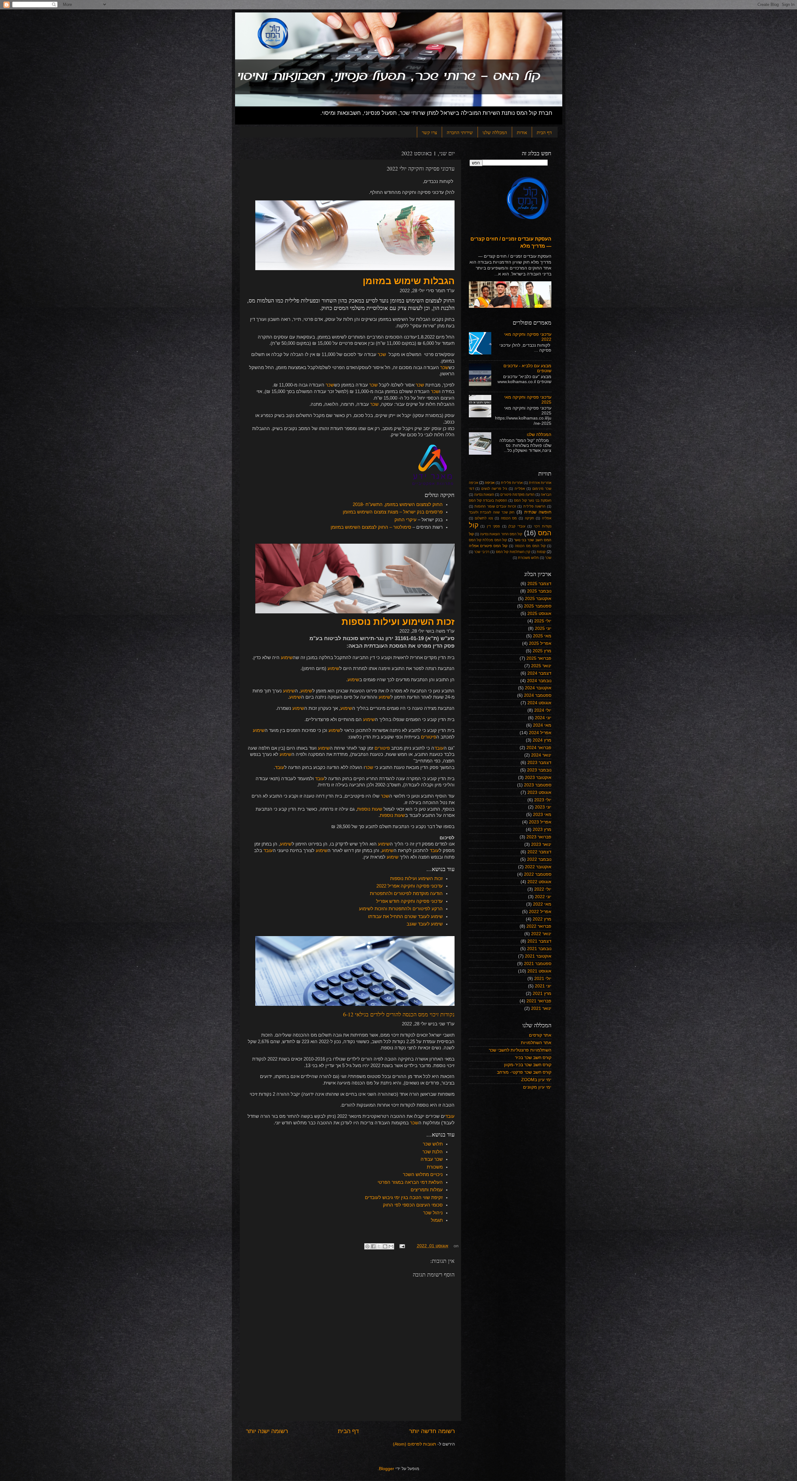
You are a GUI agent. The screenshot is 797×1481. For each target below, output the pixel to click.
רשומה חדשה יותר (432, 1431)
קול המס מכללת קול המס (488, 540)
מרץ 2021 (542, 993)
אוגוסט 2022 (539, 881)
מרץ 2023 (542, 829)
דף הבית (544, 132)
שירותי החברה (460, 132)
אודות (522, 132)
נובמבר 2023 (539, 770)
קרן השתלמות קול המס (513, 552)
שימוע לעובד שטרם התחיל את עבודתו (405, 916)
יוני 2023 (543, 807)
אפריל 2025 (540, 643)
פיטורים (428, 736)
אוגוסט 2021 (539, 971)
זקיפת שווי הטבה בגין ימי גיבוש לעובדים (404, 1197)
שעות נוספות (369, 809)
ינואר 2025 (541, 665)
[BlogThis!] (385, 1246)
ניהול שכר (433, 1212)
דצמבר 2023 (539, 762)
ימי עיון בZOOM (536, 1079)
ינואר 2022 (541, 933)
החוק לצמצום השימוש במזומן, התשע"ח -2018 (398, 504)
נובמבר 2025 (539, 591)
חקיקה (529, 518)
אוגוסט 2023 (539, 792)
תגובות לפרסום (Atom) (414, 1444)
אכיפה (490, 482)
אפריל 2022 (540, 911)
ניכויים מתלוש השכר (423, 1174)
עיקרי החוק (405, 519)
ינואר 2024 (541, 755)
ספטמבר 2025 (537, 606)
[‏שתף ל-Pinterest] (367, 1246)
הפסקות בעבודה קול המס (488, 500)
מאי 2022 (542, 904)
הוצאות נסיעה (484, 494)
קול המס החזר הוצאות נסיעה (501, 534)
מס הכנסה (509, 518)
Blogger (386, 1468)
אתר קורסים (540, 1035)
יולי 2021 (542, 978)
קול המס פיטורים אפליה (488, 546)
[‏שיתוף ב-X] (379, 1246)
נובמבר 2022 (539, 859)
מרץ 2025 (542, 651)
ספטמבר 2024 (537, 695)
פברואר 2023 (538, 837)
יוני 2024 (543, 717)
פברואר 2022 (538, 926)
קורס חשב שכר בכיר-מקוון (527, 1064)
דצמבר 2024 (539, 673)
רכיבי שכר (481, 552)
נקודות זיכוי (542, 526)
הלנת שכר (432, 1151)
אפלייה (520, 488)
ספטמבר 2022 (537, 874)
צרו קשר (429, 132)
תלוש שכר (433, 1143)
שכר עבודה (432, 1159)
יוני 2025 (543, 628)
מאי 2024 (542, 725)
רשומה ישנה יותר (267, 1431)
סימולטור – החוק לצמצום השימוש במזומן (370, 527)
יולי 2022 (542, 889)
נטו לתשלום (484, 518)
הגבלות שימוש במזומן (409, 281)
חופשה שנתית (537, 512)
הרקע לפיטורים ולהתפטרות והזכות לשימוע (401, 908)
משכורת (435, 1167)
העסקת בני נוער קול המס (532, 500)
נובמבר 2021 (539, 948)
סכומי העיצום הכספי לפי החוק (413, 1204)
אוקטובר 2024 (538, 688)
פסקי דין (493, 526)
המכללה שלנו (495, 132)
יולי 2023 (542, 800)
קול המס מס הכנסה (530, 546)
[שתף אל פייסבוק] (373, 1246)
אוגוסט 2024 (539, 703)
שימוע (287, 657)
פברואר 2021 (538, 1001)
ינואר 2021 (541, 1008)
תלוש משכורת (528, 558)
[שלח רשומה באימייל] (402, 1246)
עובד (439, 748)
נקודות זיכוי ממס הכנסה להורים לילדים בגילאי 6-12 (399, 1014)
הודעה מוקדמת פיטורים (517, 494)
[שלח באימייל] (391, 1246)
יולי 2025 (542, 621)
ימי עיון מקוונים (537, 1087)
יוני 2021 (543, 986)
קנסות (541, 552)
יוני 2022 (543, 896)
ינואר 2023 (541, 844)
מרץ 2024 (542, 740)
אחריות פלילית (512, 483)
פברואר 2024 (538, 747)
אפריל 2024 (540, 732)
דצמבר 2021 (539, 941)
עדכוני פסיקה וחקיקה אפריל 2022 (409, 885)
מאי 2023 (542, 814)
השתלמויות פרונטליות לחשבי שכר (520, 1050)
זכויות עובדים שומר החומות (495, 506)
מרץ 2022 (542, 919)
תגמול (437, 1220)
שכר (382, 354)
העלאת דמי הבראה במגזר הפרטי (410, 1182)
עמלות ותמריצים (427, 1189)
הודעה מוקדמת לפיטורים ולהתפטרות (406, 893)
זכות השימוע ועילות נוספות (398, 621)
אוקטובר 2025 (538, 598)
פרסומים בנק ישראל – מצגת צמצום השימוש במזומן (393, 511)
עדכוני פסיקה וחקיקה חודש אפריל (409, 901)
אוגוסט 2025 (539, 613)
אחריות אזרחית (540, 483)
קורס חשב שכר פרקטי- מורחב (524, 1072)
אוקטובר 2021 (538, 956)
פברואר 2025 (538, 658)
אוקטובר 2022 (538, 867)
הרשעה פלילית (534, 506)
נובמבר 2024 (539, 680)
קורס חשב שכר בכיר (533, 1057)
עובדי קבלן (516, 526)
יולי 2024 (542, 710)
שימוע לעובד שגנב (425, 923)
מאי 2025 (542, 636)
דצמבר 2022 (539, 852)
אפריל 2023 (540, 822)
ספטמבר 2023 (537, 785)
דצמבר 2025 (539, 583)
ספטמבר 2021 (537, 963)
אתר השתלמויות (536, 1042)
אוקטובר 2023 (538, 777)
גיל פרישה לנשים (494, 488)
